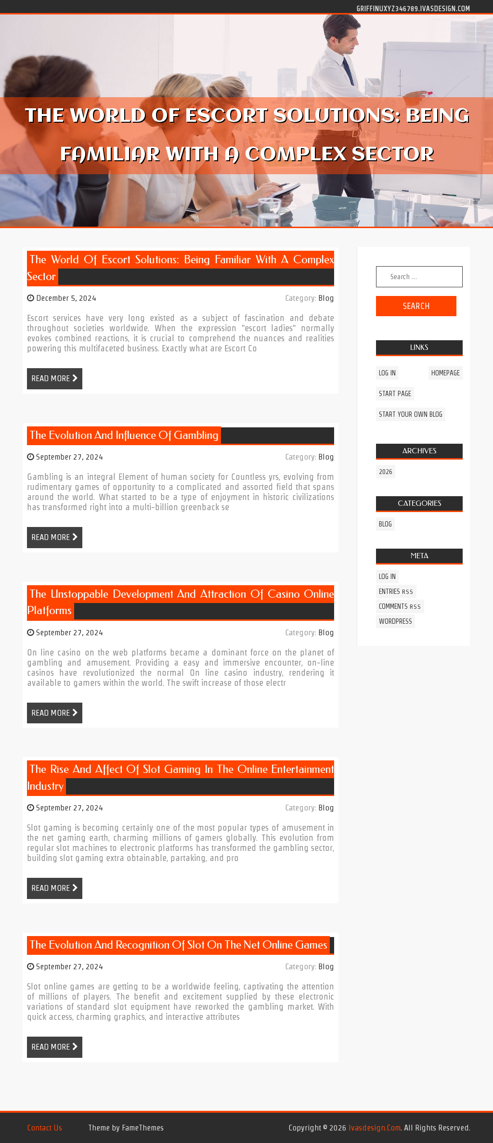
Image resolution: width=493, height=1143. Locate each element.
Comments (400, 606)
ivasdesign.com (375, 1127)
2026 (385, 471)
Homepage (445, 373)
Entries (396, 591)
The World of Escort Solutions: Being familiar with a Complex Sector (180, 268)
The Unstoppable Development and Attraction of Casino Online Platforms (180, 602)
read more (50, 378)
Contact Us (44, 1127)
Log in (387, 373)
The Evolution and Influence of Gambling (124, 435)
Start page (395, 394)
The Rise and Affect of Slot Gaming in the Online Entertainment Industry (180, 778)
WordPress (395, 621)
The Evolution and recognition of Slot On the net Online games (178, 944)
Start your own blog (410, 414)
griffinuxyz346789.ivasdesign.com (413, 8)
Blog (326, 298)
